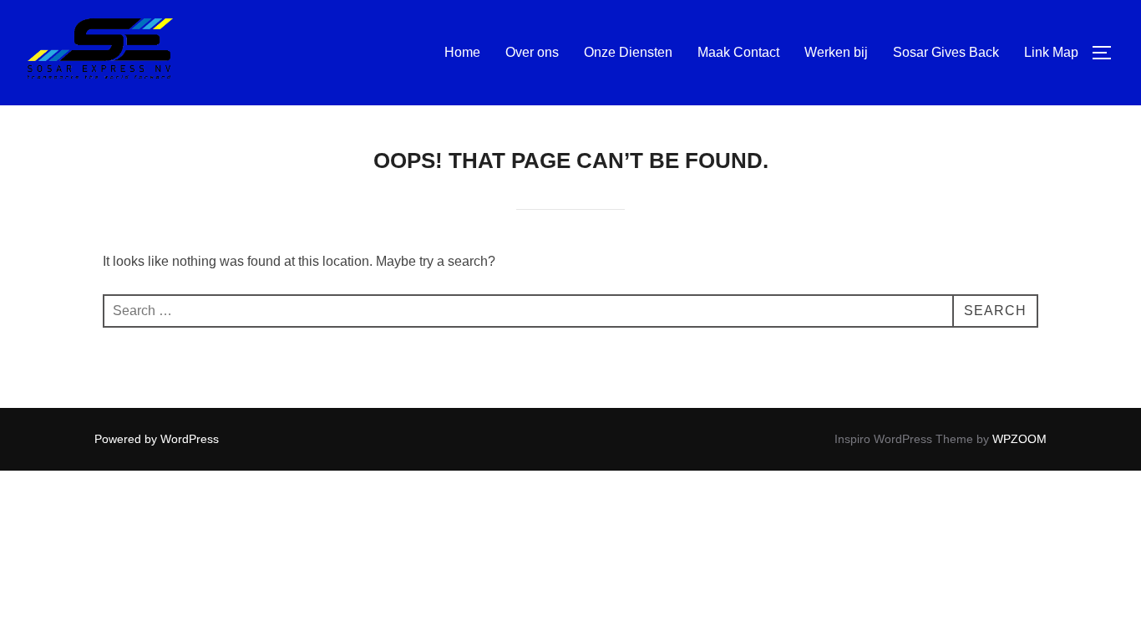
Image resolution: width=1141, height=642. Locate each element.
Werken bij (836, 52)
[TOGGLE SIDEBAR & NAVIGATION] (1107, 52)
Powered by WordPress (156, 439)
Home (462, 52)
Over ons (532, 52)
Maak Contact (738, 52)
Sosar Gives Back (946, 52)
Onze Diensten (628, 52)
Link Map (1051, 52)
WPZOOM (1019, 439)
